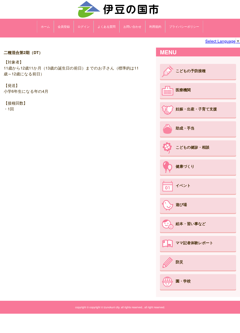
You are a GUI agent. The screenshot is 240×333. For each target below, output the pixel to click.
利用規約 (155, 26)
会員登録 (64, 26)
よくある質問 (107, 26)
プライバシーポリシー (184, 26)
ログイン (84, 26)
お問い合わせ (132, 26)
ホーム (45, 26)
